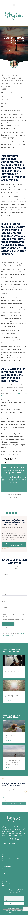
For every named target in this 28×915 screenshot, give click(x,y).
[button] (14, 5)
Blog (3, 854)
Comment (6, 574)
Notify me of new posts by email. (14, 619)
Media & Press (6, 869)
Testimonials (5, 871)
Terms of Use (13, 910)
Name (4, 594)
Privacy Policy (7, 910)
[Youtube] (17, 839)
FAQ (3, 873)
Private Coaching (7, 846)
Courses (4, 848)
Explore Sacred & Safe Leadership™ (14, 496)
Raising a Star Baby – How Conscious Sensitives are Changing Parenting (13, 762)
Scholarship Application (8, 883)
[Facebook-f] (10, 839)
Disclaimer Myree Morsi (13, 912)
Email (4, 601)
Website (5, 607)
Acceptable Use (20, 910)
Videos (4, 856)
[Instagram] (14, 839)
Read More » (8, 675)
